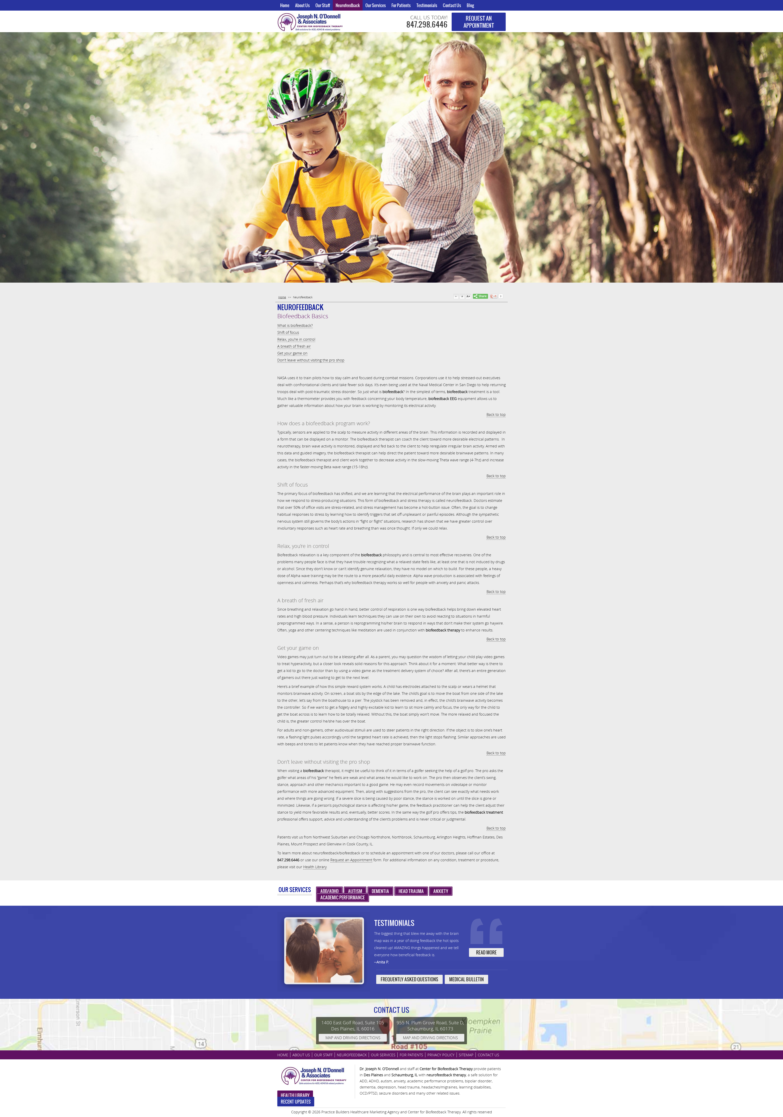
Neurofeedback (348, 5)
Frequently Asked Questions (409, 979)
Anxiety (440, 891)
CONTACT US (488, 1054)
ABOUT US (301, 1054)
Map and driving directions (352, 1037)
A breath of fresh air (294, 346)
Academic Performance (342, 897)
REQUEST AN (478, 21)
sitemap (466, 1054)
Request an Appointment (351, 859)
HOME (282, 1054)
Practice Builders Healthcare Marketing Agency (360, 1111)
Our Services (375, 5)
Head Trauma (411, 891)
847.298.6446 (427, 24)
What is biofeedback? (295, 325)
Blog (470, 5)
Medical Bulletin (466, 979)
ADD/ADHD (329, 891)
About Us (302, 5)
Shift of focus (288, 332)
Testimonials (426, 5)
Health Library (314, 866)
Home (284, 5)
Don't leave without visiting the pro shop (310, 360)
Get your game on (292, 353)
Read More (486, 952)
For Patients (401, 5)
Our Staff (322, 5)
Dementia (380, 891)
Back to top (496, 414)
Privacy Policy (441, 1054)
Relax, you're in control (296, 339)
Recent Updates (296, 1101)
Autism (355, 891)
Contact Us (452, 5)
